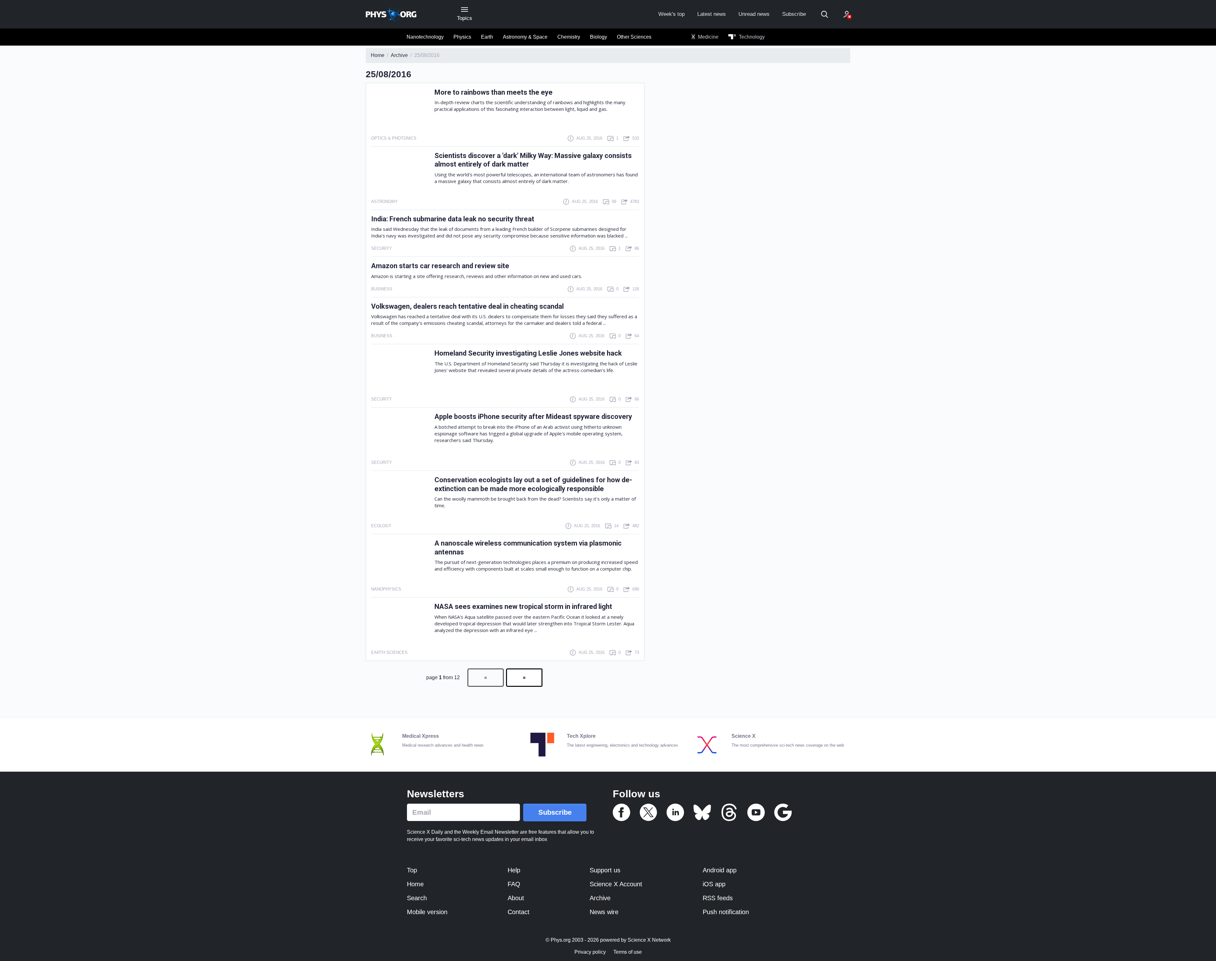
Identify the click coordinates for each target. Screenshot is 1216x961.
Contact (518, 911)
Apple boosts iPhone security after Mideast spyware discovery (533, 416)
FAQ (514, 884)
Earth (487, 37)
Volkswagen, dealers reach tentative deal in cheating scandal (467, 306)
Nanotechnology (425, 37)
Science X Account (616, 884)
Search (417, 898)
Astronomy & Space (525, 37)
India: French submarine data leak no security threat (452, 219)
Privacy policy (590, 952)
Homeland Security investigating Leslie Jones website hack (528, 353)
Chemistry (568, 37)
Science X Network (649, 940)
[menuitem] (425, 37)
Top (412, 870)
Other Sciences (634, 37)
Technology (751, 37)
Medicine (708, 37)
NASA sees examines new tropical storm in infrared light (523, 606)
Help (514, 870)
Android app (720, 870)
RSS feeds (718, 898)
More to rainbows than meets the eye (493, 92)
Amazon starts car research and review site (440, 266)
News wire (604, 911)
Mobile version (427, 911)
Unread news (754, 14)
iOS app (714, 884)
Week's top (671, 14)
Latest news (711, 14)
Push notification (726, 911)
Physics (462, 37)
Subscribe (794, 14)
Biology (598, 37)
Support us (605, 870)
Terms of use (627, 952)
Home (415, 884)
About (516, 898)
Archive (600, 898)
